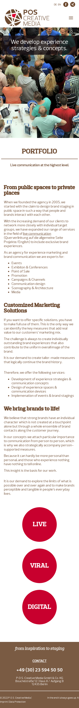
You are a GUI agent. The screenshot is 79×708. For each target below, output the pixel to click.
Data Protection (17, 701)
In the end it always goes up (61, 697)
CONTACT (39, 661)
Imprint (4, 701)
